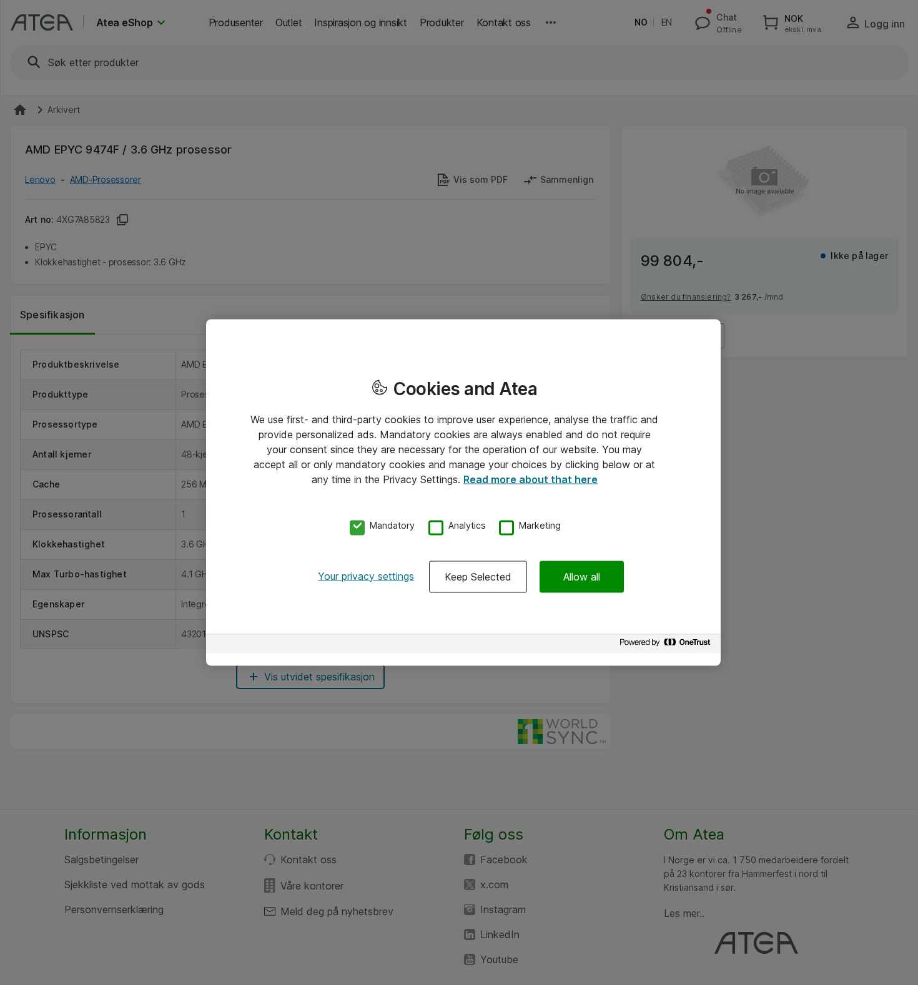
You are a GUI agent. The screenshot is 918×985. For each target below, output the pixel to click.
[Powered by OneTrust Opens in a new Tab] (666, 645)
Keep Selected (478, 576)
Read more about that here (530, 479)
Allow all (581, 576)
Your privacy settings (366, 575)
